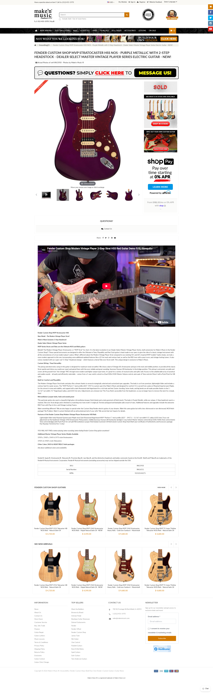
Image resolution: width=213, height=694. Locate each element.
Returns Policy (39, 652)
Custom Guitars (108, 671)
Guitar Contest (39, 659)
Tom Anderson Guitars (79, 659)
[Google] (109, 238)
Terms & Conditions (41, 642)
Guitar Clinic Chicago (41, 662)
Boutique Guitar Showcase (80, 619)
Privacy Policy (39, 646)
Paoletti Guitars (76, 646)
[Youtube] (210, 29)
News (36, 609)
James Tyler (75, 636)
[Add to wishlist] (55, 532)
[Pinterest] (112, 238)
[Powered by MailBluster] (162, 648)
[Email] (115, 238)
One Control (75, 642)
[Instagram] (210, 23)
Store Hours (38, 619)
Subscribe (162, 638)
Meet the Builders (77, 609)
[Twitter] (210, 17)
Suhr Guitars (75, 655)
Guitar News (119, 671)
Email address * (154, 617)
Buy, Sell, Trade (39, 626)
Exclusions (38, 655)
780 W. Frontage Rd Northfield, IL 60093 (127, 609)
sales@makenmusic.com (121, 618)
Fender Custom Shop (78, 632)
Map (51, 21)
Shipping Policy (39, 649)
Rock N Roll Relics (77, 649)
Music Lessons (39, 639)
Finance (37, 629)
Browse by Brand (77, 612)
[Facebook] (210, 12)
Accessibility (64, 671)
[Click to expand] (87, 133)
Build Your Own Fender (94, 671)
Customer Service (40, 622)
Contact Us (107, 229)
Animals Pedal (76, 616)
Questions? (106, 221)
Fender (73, 626)
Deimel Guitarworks (78, 622)
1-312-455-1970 (42, 21)
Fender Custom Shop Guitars (50, 487)
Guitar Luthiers (39, 636)
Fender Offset (76, 629)
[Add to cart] (46, 532)
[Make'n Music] (43, 8)
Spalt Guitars (75, 652)
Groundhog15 (44, 45)
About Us (37, 612)
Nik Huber (75, 639)
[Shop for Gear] (210, 6)
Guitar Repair (39, 632)
